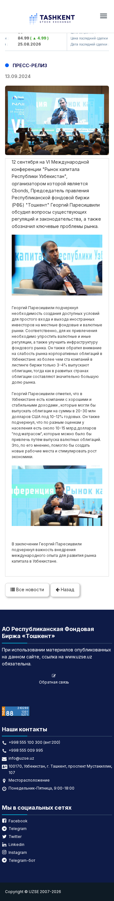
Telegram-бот (22, 860)
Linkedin (16, 844)
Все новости (29, 589)
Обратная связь (54, 682)
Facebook (18, 821)
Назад (67, 589)
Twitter (15, 836)
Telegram (18, 828)
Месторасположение (29, 780)
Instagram (18, 852)
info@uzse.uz (21, 758)
